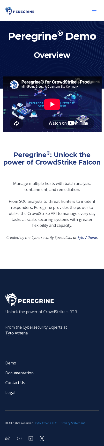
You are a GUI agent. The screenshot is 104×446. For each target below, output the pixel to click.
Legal (10, 392)
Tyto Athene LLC (46, 423)
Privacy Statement (73, 423)
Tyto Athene (16, 333)
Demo (10, 363)
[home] (19, 10)
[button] (94, 10)
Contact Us (15, 382)
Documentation (19, 373)
